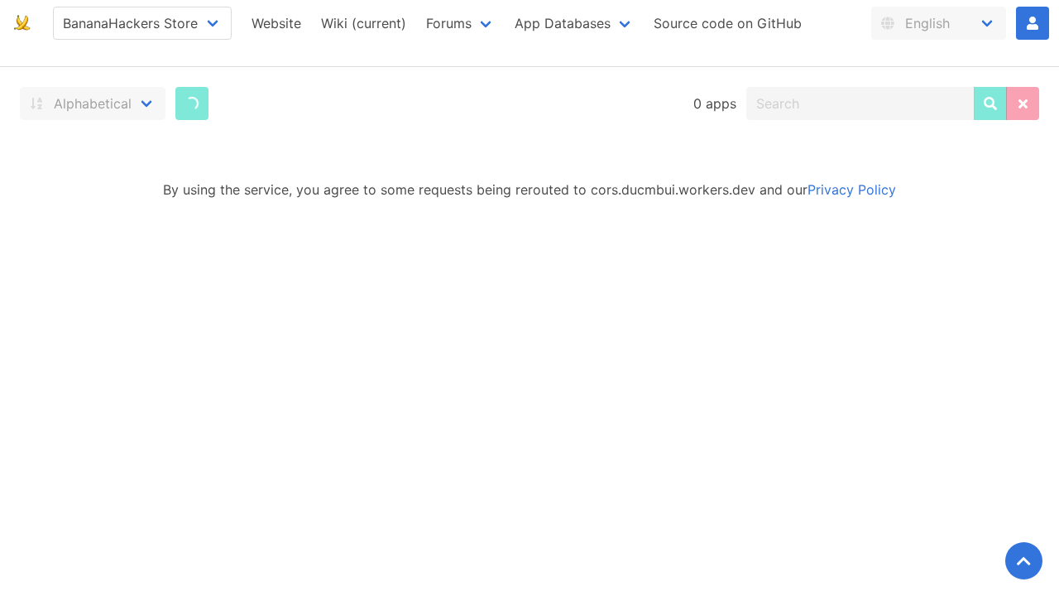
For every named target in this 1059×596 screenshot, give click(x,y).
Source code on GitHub (728, 23)
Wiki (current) (363, 23)
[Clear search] (1022, 103)
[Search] (990, 103)
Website (276, 23)
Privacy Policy (851, 189)
